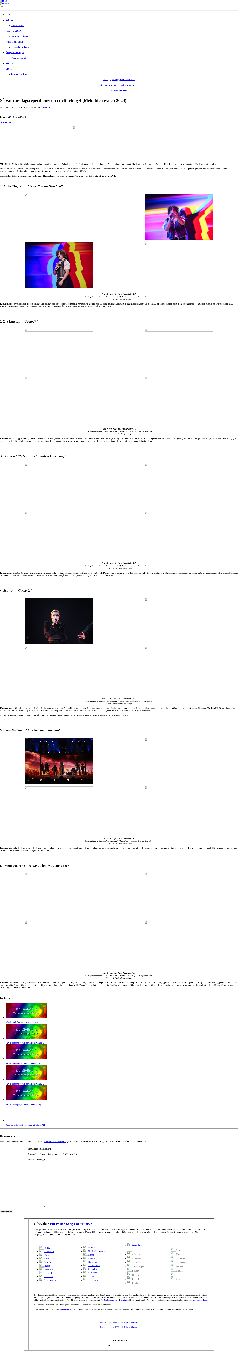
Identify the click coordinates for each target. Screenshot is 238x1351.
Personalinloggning (107, 1322)
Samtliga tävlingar (19, 36)
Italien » (48, 1266)
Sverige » (92, 1276)
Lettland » (48, 1273)
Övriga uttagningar (15, 52)
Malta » (91, 1247)
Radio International (67, 1309)
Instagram (113, 1300)
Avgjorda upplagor (20, 47)
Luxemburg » (50, 1280)
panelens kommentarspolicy (56, 1141)
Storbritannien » (95, 1273)
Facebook (104, 1300)
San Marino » (94, 1265)
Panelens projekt (19, 74)
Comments (45, 107)
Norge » (91, 1255)
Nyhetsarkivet (17, 25)
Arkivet (9, 63)
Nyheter (9, 20)
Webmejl (119, 1322)
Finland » (48, 1255)
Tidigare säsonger (19, 58)
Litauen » (48, 1276)
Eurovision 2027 (13, 31)
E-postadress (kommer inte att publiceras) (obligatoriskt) (52, 1154)
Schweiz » (92, 1269)
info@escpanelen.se (200, 1300)
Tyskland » (93, 1281)
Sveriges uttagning (14, 42)
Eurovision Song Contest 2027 (71, 1224)
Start (8, 15)
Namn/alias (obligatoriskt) (39, 1149)
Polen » (91, 1258)
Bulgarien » (49, 1248)
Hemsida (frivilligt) (36, 1159)
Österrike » (137, 1245)
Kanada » (48, 1269)
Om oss (9, 69)
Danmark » (49, 1251)
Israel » (47, 1262)
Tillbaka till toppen (131, 1322)
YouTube (124, 1300)
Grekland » (49, 1258)
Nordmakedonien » (96, 1251)
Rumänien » (93, 1262)
